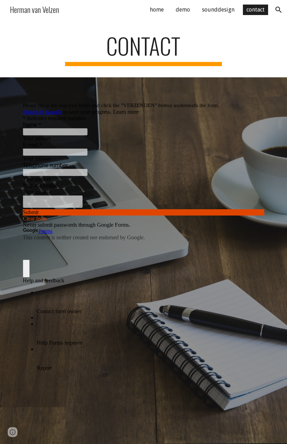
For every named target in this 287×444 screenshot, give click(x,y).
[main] (143, 49)
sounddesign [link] (218, 9)
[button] (278, 9)
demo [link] (183, 9)
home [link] (157, 9)
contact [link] (255, 9)
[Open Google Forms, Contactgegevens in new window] (254, 95)
